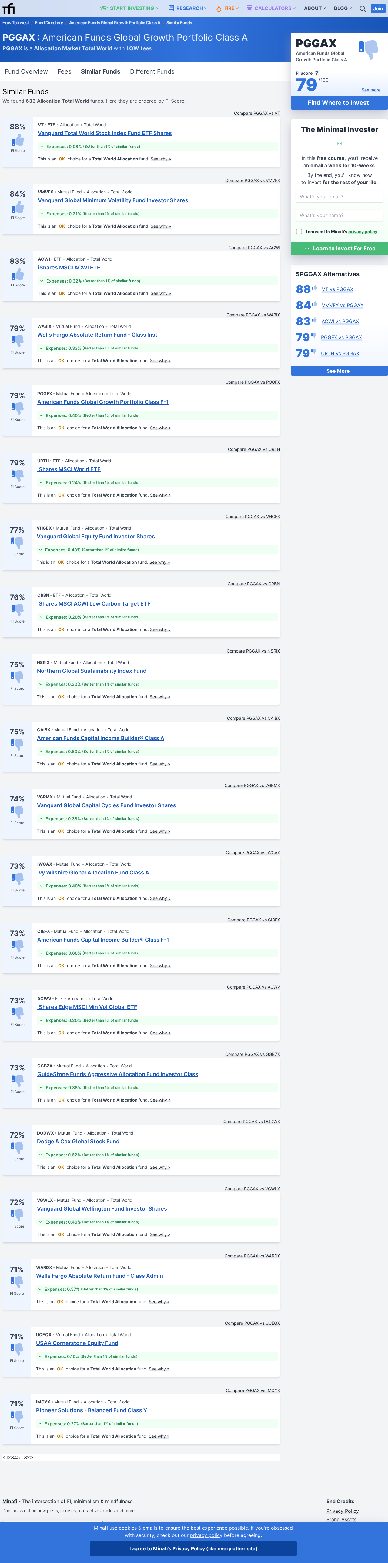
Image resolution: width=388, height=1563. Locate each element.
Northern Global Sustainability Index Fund (91, 671)
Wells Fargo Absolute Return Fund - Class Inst (97, 335)
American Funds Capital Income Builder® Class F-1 (103, 940)
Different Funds (152, 71)
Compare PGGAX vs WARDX (252, 1255)
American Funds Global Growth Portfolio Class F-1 (103, 402)
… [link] (22, 1457)
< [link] (4, 1457)
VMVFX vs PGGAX (342, 305)
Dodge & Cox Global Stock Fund (78, 1141)
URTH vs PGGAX (340, 353)
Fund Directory (49, 22)
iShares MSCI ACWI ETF (69, 267)
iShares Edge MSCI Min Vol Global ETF (87, 1007)
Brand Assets (341, 1519)
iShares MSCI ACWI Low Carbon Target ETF (94, 603)
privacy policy (362, 231)
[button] (133, 8)
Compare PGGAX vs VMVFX (252, 180)
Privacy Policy (342, 1511)
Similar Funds (100, 71)
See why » (161, 158)
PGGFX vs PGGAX (341, 337)
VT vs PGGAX (337, 289)
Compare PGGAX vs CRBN (254, 583)
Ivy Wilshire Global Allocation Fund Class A (93, 872)
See (371, 89)
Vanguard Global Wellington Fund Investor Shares (102, 1208)
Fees (64, 71)
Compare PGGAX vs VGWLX (252, 1188)
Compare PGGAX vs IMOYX (253, 1390)
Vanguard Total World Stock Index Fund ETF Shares (105, 133)
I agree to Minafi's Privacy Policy (193, 1548)
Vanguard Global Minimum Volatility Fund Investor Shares (113, 200)
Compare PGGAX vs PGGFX (253, 382)
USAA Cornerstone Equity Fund (77, 1343)
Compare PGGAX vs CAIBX (253, 718)
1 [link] (7, 1457)
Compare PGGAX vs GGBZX (252, 1054)
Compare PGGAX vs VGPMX (252, 785)
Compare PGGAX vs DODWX (251, 1121)
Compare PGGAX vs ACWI (254, 247)
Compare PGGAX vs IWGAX (253, 852)
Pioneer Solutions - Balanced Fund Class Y (91, 1410)
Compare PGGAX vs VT (257, 113)
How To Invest (15, 22)
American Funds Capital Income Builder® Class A (100, 738)
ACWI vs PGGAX (340, 321)
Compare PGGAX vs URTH (254, 449)
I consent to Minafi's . (342, 231)
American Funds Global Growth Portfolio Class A (114, 22)
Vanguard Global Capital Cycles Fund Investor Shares (106, 805)
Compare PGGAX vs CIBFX (253, 919)
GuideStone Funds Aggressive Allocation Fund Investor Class (117, 1074)
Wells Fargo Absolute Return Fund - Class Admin (99, 1276)
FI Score (18, 150)
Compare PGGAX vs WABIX (253, 314)
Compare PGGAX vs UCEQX (252, 1323)
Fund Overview (26, 71)
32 (27, 1457)
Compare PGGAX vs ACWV (253, 987)
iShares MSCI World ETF (69, 469)
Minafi (9, 1501)
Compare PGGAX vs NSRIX (253, 650)
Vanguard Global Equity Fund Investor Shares (96, 536)
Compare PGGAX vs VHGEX (253, 516)
